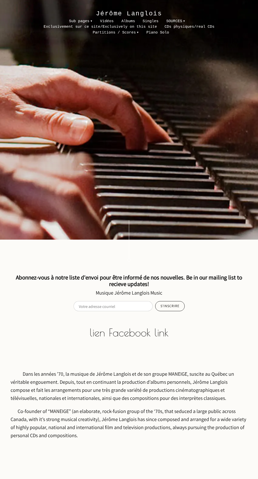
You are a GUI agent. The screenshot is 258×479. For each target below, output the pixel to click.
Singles (150, 21)
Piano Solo (157, 32)
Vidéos (107, 21)
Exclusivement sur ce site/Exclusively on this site (100, 27)
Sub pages (79, 21)
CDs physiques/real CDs (189, 27)
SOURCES (174, 21)
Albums (128, 21)
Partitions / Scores (114, 32)
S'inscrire (169, 306)
